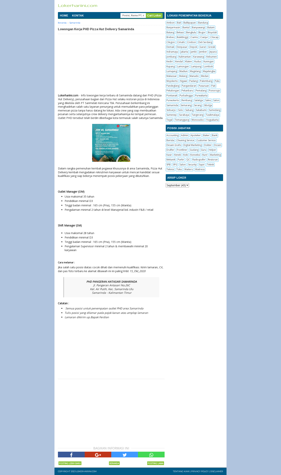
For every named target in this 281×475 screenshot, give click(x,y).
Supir (202, 164)
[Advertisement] (111, 62)
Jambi (194, 51)
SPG (175, 164)
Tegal (169, 119)
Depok (193, 47)
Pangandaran (189, 85)
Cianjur (204, 37)
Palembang (206, 81)
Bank (214, 135)
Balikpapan (190, 22)
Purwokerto (172, 100)
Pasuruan (204, 85)
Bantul (186, 27)
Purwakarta (201, 95)
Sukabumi (201, 110)
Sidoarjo (171, 110)
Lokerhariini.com (86, 471)
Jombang (171, 56)
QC (188, 159)
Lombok (208, 66)
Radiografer (198, 159)
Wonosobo (198, 119)
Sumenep (171, 114)
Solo (180, 110)
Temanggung (182, 119)
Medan (205, 76)
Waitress (200, 169)
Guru (203, 149)
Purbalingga (186, 95)
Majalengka (209, 71)
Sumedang (214, 110)
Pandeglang (172, 85)
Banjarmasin (173, 27)
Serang (197, 105)
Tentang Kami (181, 471)
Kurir (205, 154)
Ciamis (194, 37)
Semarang (186, 105)
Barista (170, 140)
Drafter (170, 149)
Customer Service (206, 140)
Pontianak (171, 95)
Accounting (172, 135)
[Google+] (98, 454)
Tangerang (197, 114)
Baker (206, 135)
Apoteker (196, 135)
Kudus (197, 61)
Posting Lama (155, 463)
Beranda (114, 463)
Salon (216, 100)
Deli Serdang (205, 42)
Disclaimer (216, 471)
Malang (183, 76)
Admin (184, 135)
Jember (203, 51)
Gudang (194, 149)
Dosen (217, 145)
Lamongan (183, 66)
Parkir (181, 159)
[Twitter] (124, 454)
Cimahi (181, 42)
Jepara (213, 51)
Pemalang (201, 90)
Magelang (195, 71)
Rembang (187, 100)
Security (192, 164)
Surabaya (184, 114)
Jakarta (184, 51)
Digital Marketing (193, 145)
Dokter (208, 145)
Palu (217, 81)
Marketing (215, 154)
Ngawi (183, 81)
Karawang (198, 56)
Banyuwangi (198, 27)
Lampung (196, 66)
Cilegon (170, 42)
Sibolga (208, 105)
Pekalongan (172, 90)
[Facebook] (71, 454)
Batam (210, 27)
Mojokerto (172, 81)
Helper (212, 149)
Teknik (210, 164)
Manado (194, 76)
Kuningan (209, 61)
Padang (193, 81)
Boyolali (212, 32)
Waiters (188, 169)
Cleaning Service (185, 140)
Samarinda (172, 105)
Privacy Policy (200, 471)
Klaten (188, 61)
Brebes (170, 37)
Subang (189, 110)
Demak (170, 47)
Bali (179, 22)
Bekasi (180, 32)
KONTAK (78, 15)
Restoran (213, 159)
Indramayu (172, 51)
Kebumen (211, 56)
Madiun (183, 71)
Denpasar (182, 47)
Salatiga (198, 100)
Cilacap (214, 37)
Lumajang (171, 71)
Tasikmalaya (212, 114)
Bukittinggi (182, 37)
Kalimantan (185, 56)
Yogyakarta (212, 119)
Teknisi (170, 169)
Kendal (179, 61)
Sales (208, 100)
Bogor (202, 32)
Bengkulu (191, 32)
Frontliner (182, 149)
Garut (203, 47)
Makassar (171, 76)
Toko (179, 169)
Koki (185, 154)
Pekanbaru (187, 90)
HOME (64, 15)
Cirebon (191, 42)
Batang (170, 32)
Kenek (177, 154)
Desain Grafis (173, 145)
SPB (168, 164)
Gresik (211, 47)
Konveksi (195, 154)
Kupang (170, 66)
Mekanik (170, 159)
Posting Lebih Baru (70, 463)
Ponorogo (214, 90)
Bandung (203, 22)
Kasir (169, 154)
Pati (213, 85)
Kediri (169, 61)
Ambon (170, 22)
